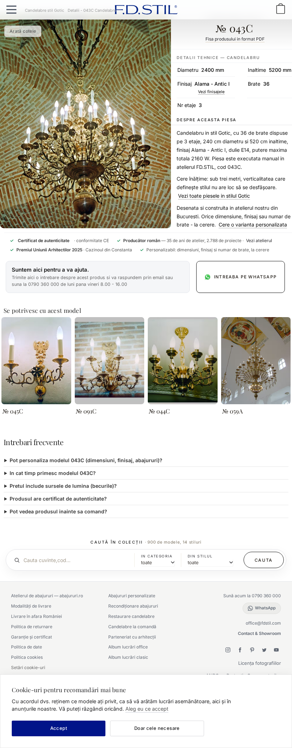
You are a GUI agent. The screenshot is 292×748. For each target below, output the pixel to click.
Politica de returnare (31, 626)
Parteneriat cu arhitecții (132, 637)
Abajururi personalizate (131, 595)
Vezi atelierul (259, 240)
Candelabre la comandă (132, 626)
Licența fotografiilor (259, 663)
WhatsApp (265, 607)
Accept (58, 728)
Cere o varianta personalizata (253, 224)
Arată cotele (23, 31)
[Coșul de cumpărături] (280, 9)
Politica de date (26, 647)
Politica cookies (27, 657)
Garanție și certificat (31, 637)
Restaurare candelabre (131, 616)
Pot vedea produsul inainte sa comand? (58, 511)
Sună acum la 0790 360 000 (252, 595)
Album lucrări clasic (128, 657)
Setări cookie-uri (28, 667)
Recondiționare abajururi (133, 606)
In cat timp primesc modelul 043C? (53, 473)
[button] (98, 277)
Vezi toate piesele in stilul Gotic (214, 196)
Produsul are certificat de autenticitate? (58, 499)
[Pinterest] (252, 649)
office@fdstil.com (263, 623)
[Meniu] (11, 10)
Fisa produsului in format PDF (235, 39)
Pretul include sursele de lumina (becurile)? (63, 486)
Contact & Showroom (259, 633)
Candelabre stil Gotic (44, 10)
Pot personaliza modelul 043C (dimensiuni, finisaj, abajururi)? (86, 460)
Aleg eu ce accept (146, 709)
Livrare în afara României (36, 616)
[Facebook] (240, 649)
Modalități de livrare (31, 606)
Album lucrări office (128, 647)
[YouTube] (276, 649)
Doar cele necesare (157, 728)
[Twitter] (264, 649)
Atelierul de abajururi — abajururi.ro (47, 595)
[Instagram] (227, 649)
